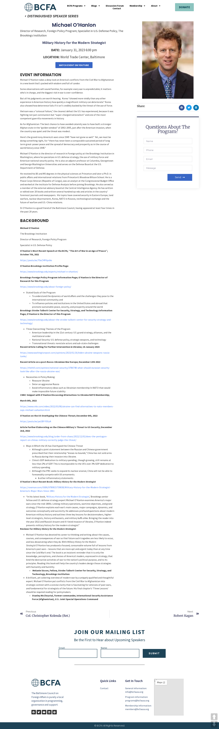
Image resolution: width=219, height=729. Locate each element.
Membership (136, 5)
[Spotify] (54, 712)
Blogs (94, 5)
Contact (117, 8)
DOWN (214, 724)
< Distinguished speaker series (51, 16)
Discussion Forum (115, 5)
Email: (62, 648)
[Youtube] (44, 712)
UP (214, 716)
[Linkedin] (49, 712)
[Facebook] (33, 712)
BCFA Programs (75, 5)
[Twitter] (39, 712)
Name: (104, 648)
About (154, 5)
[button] (181, 107)
